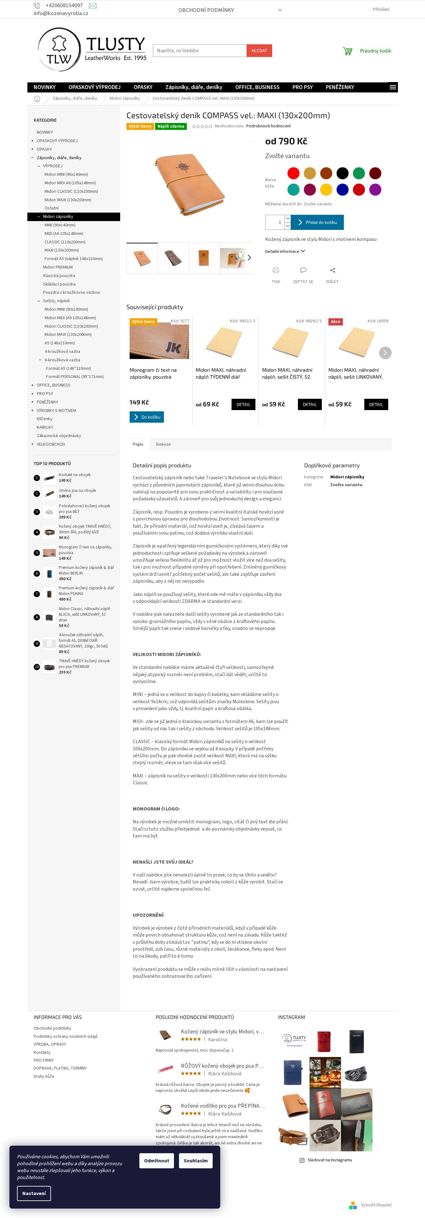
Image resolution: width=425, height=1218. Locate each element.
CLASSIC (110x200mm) (65, 242)
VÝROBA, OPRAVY (50, 1044)
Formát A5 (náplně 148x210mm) (74, 259)
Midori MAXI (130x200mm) (68, 200)
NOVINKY (45, 132)
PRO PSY (45, 394)
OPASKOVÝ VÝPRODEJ (57, 141)
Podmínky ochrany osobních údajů (66, 1036)
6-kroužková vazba (62, 360)
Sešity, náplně (56, 301)
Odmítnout (156, 1160)
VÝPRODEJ (53, 166)
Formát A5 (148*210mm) (68, 368)
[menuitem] (44, 87)
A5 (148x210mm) (60, 343)
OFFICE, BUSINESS (53, 385)
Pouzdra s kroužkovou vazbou (71, 292)
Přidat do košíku (321, 222)
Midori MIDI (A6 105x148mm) (70, 318)
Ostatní (52, 208)
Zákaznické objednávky (59, 436)
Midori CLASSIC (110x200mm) (71, 191)
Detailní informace (282, 251)
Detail (243, 404)
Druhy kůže (44, 1076)
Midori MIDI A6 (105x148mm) (70, 183)
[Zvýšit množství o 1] (287, 218)
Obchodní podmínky (206, 10)
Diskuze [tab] (163, 444)
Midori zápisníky (58, 217)
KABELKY (45, 427)
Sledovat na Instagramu (330, 1160)
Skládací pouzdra (59, 284)
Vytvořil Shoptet (376, 1205)
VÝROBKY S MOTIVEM (56, 411)
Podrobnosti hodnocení (268, 126)
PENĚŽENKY (47, 402)
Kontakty (42, 1052)
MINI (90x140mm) (60, 225)
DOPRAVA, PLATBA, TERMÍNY (60, 1068)
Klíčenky (45, 419)
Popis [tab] (138, 444)
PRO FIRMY (44, 1060)
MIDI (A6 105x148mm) (64, 234)
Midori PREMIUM (58, 267)
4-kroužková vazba (62, 351)
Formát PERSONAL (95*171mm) (75, 377)
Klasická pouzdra (59, 276)
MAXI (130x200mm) (62, 250)
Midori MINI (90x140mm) (66, 174)
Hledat (259, 50)
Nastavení (34, 1193)
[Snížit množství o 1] (287, 226)
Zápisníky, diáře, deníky (59, 158)
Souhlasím (196, 1160)
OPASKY (44, 149)
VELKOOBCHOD (51, 444)
